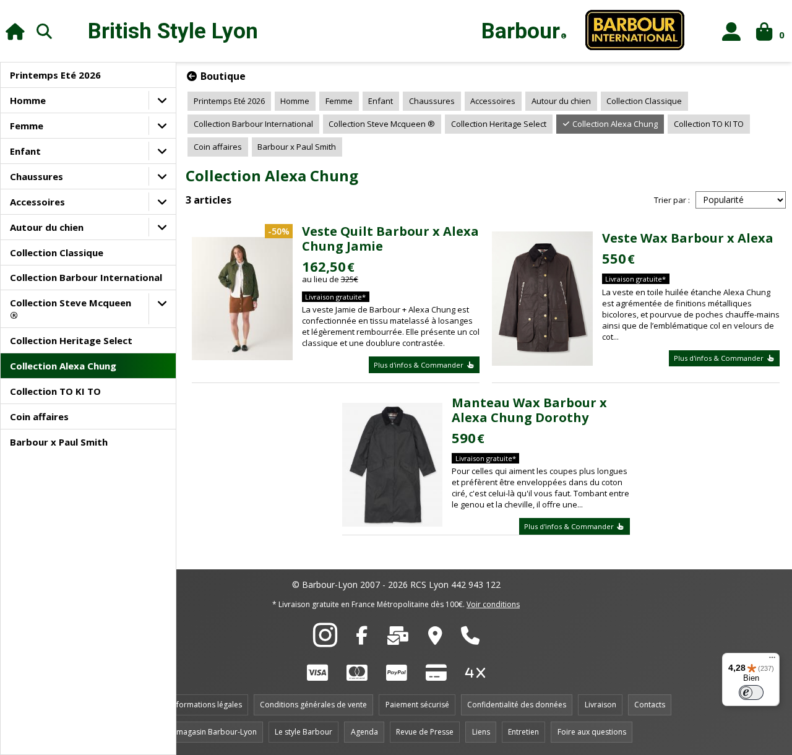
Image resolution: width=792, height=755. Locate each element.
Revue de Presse (425, 732)
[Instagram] (325, 642)
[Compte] (731, 31)
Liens (481, 732)
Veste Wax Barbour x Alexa (687, 238)
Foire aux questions (591, 732)
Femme (26, 125)
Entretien (523, 732)
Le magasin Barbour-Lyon (211, 732)
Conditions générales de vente (313, 704)
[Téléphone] (470, 638)
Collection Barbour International (86, 277)
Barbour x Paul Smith (59, 442)
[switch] (751, 692)
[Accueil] (15, 31)
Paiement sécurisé (417, 704)
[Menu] (772, 660)
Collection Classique (56, 252)
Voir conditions (493, 604)
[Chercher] (44, 30)
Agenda (364, 732)
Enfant (25, 151)
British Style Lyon (173, 31)
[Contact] (398, 638)
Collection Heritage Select (71, 340)
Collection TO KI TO (55, 391)
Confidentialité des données (516, 704)
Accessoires (37, 202)
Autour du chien (47, 227)
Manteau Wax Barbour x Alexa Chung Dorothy (529, 410)
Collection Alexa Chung (63, 366)
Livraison (600, 704)
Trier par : (672, 199)
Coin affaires (39, 416)
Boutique (222, 76)
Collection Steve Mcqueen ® (70, 308)
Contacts (649, 704)
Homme (28, 100)
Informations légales (206, 704)
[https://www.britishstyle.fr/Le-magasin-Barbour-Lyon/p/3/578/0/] (435, 638)
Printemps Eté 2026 (55, 75)
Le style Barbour (303, 732)
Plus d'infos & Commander (419, 364)
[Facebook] (362, 638)
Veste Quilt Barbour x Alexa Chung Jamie (390, 238)
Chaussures (36, 176)
